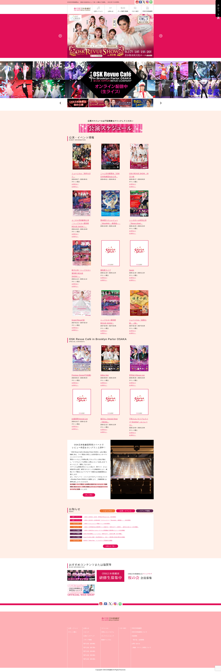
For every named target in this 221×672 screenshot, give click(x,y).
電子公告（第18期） (89, 643)
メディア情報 (144, 511)
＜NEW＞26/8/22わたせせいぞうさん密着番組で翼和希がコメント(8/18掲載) (104, 530)
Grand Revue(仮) (78, 320)
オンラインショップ (107, 636)
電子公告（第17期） (89, 647)
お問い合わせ (136, 643)
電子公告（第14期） (89, 659)
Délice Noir (104, 375)
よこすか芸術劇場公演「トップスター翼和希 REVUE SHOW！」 (80, 223)
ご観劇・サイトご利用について (141, 647)
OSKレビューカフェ (107, 632)
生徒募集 (134, 636)
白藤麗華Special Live (80, 419)
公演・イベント (126, 511)
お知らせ (110, 11)
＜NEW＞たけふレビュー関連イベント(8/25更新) (96, 523)
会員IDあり (75, 184)
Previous (60, 36)
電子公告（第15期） (89, 655)
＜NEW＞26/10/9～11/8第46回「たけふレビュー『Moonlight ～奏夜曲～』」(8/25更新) (107, 520)
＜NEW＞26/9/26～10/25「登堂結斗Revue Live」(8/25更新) (99, 517)
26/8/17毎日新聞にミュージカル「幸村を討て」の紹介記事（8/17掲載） (102, 533)
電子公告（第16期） (89, 651)
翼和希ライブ (105, 270)
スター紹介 (135, 11)
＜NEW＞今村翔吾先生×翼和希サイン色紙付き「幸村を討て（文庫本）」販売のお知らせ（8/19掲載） (111, 527)
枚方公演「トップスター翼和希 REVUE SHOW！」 (81, 273)
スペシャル (104, 628)
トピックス (107, 511)
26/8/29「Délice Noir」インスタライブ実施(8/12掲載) (97, 540)
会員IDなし (75, 186)
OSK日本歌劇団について (139, 632)
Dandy (131, 270)
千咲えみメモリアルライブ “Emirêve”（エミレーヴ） (138, 422)
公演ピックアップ (88, 636)
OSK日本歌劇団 (147, 11)
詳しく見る (88, 495)
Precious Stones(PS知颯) (81, 375)
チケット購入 (72, 632)
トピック (86, 632)
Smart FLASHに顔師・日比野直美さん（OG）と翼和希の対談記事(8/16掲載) (104, 537)
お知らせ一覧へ (110, 546)
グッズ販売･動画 (123, 11)
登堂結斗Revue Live (137, 375)
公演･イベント (98, 11)
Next (160, 36)
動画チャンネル (106, 639)
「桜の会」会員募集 (138, 639)
